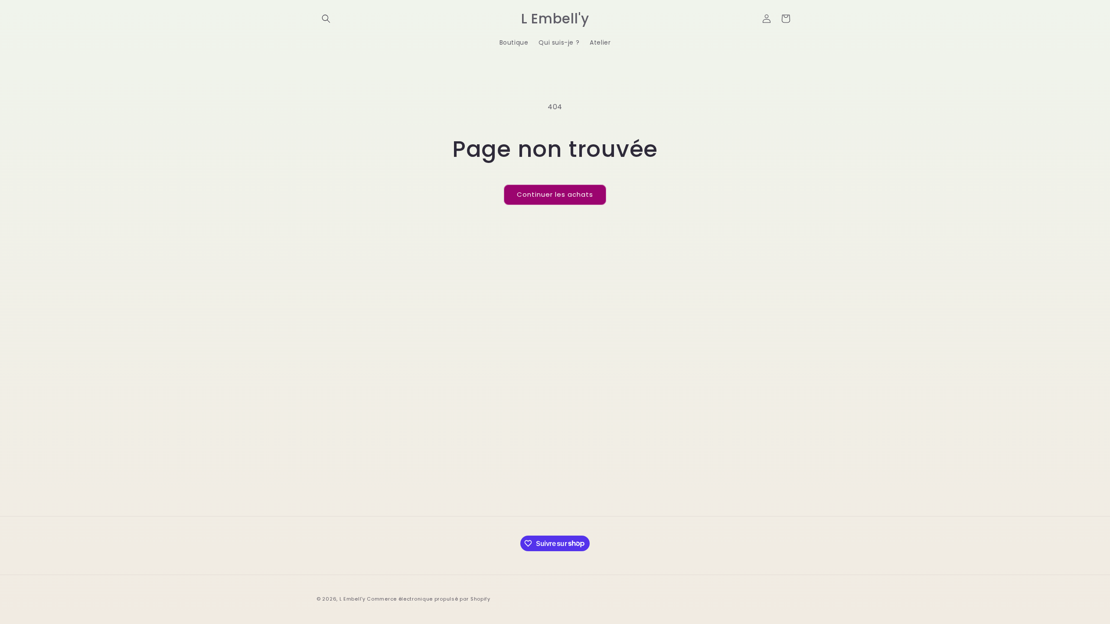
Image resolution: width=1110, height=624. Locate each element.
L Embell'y (353, 598)
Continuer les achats (555, 194)
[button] (326, 18)
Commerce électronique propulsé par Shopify (428, 598)
